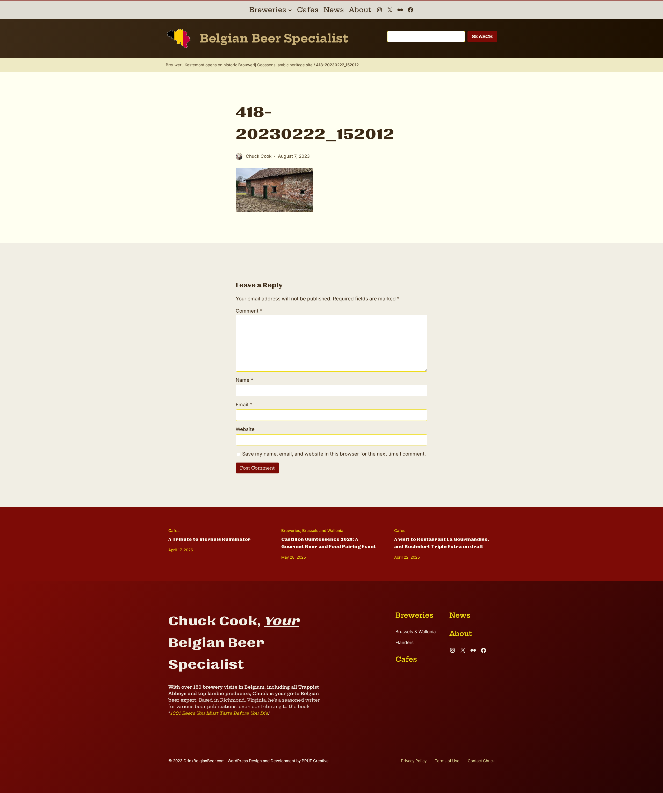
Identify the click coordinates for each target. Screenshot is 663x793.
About (460, 633)
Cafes (173, 530)
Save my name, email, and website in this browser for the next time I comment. (334, 454)
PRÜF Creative (315, 760)
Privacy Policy (414, 760)
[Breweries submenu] (290, 10)
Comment (249, 311)
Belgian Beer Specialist (274, 38)
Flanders (404, 642)
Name (244, 380)
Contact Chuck (481, 760)
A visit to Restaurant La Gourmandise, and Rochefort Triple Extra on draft (441, 543)
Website (245, 429)
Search (482, 36)
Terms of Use (447, 760)
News (459, 615)
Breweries (290, 530)
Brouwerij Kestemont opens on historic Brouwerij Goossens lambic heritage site (239, 64)
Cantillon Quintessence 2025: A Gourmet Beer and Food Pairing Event (328, 543)
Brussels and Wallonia (322, 530)
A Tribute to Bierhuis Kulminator (209, 539)
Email (244, 405)
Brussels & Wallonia (415, 631)
